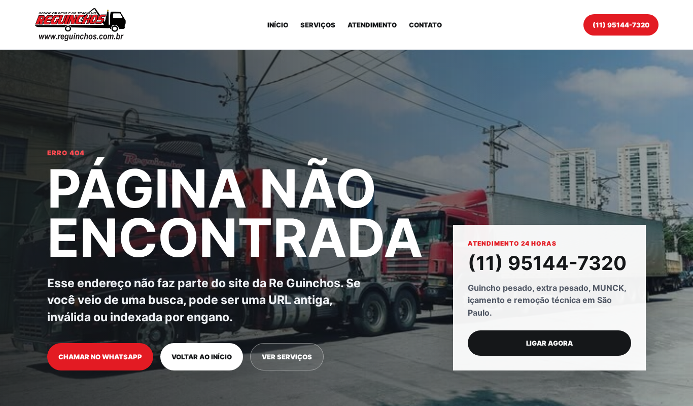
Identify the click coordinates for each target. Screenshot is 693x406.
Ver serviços (287, 357)
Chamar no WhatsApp (100, 357)
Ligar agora (549, 343)
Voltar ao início (201, 357)
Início (277, 25)
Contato (425, 25)
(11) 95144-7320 (621, 25)
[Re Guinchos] (80, 24)
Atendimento (372, 25)
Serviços (317, 25)
